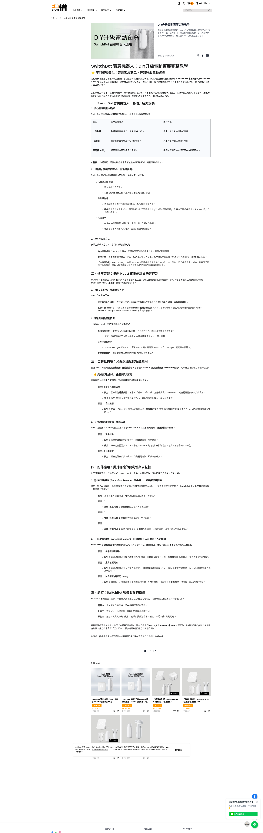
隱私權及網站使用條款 (100, 750)
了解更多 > (79, 752)
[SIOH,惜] (59, 7)
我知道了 (179, 750)
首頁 (53, 18)
